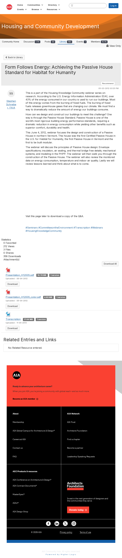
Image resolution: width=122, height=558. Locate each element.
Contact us (18, 448)
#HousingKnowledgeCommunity (44, 230)
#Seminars (32, 227)
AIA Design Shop (20, 512)
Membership (18, 422)
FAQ (15, 457)
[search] (72, 5)
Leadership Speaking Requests (81, 457)
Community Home (10, 41)
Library (65, 41)
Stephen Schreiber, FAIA (11, 104)
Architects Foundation (77, 431)
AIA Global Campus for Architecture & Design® (34, 431)
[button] (35, 5)
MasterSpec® (19, 494)
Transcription (13, 319)
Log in (113, 5)
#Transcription (81, 227)
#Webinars (97, 227)
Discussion (31, 41)
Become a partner (75, 448)
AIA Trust (71, 422)
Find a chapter (73, 439)
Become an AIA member (24, 399)
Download (13, 284)
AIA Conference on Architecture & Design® (32, 480)
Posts (49, 41)
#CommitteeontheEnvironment (55, 227)
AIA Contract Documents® (25, 486)
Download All (110, 263)
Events (81, 41)
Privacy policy (66, 532)
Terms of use (85, 532)
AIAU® (16, 503)
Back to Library (15, 57)
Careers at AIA (19, 439)
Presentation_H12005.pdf (20, 275)
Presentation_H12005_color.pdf (23, 297)
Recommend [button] (108, 83)
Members (99, 41)
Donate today (76, 510)
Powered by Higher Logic (61, 554)
